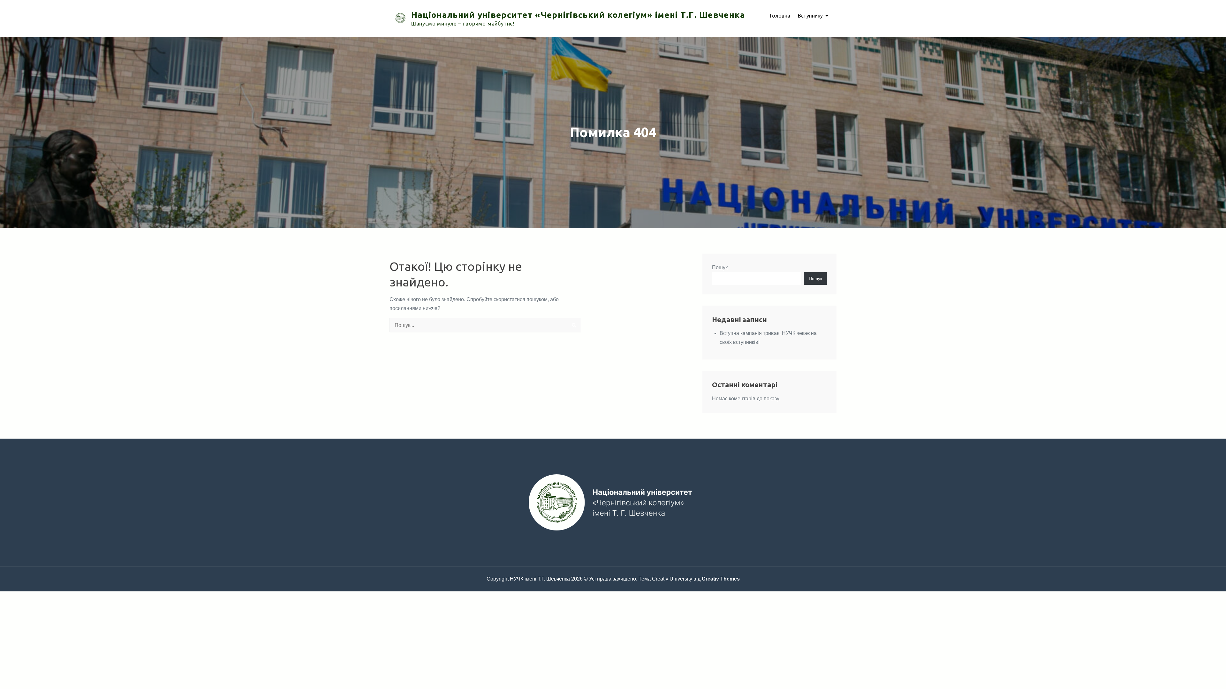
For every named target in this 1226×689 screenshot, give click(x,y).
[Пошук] (574, 325)
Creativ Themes (721, 579)
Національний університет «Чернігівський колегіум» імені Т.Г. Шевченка (578, 14)
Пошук (720, 267)
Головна (780, 16)
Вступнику (810, 16)
